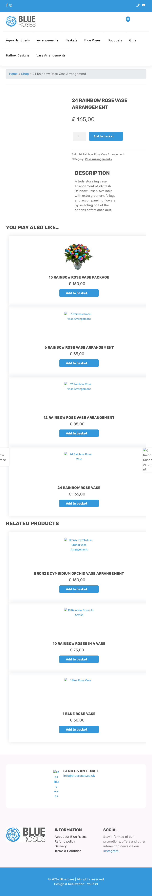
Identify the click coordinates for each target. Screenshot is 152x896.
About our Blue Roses (70, 837)
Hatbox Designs (17, 55)
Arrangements (47, 40)
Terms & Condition (68, 851)
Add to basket (104, 136)
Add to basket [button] (76, 293)
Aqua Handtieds (18, 40)
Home (13, 74)
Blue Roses (92, 40)
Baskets (71, 40)
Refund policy (65, 841)
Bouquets (115, 40)
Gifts (132, 40)
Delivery (61, 846)
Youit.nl (92, 884)
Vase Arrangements (51, 55)
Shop (25, 74)
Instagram (110, 851)
